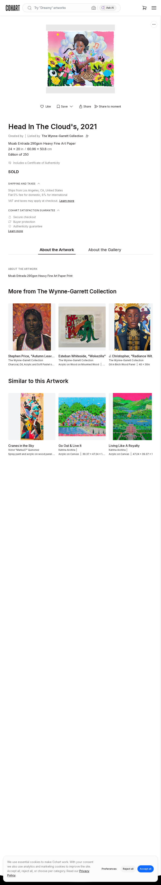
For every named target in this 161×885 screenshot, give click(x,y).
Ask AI (110, 8)
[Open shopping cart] (144, 8)
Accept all (145, 868)
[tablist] (80, 250)
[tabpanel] (80, 267)
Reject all (128, 868)
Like (48, 106)
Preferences (109, 868)
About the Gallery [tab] (104, 249)
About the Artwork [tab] (57, 249)
